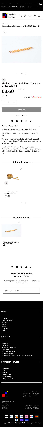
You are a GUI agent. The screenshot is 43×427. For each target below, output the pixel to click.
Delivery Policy (6, 376)
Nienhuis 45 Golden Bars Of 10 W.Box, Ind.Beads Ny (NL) (12, 192)
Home (4, 23)
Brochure (5, 345)
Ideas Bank (5, 349)
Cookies (4, 372)
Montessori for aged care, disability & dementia (17, 355)
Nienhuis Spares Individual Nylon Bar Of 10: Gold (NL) (20, 26)
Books (4, 330)
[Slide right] (26, 73)
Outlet (4, 324)
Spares (4, 326)
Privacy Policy (6, 374)
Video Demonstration (9, 347)
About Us (5, 343)
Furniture (5, 328)
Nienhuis (4, 318)
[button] (20, 15)
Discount (4, 322)
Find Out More (27, 396)
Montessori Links (7, 353)
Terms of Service (7, 378)
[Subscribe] (37, 291)
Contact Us (5, 368)
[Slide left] (17, 73)
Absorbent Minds (7, 320)
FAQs (3, 370)
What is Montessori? (8, 351)
